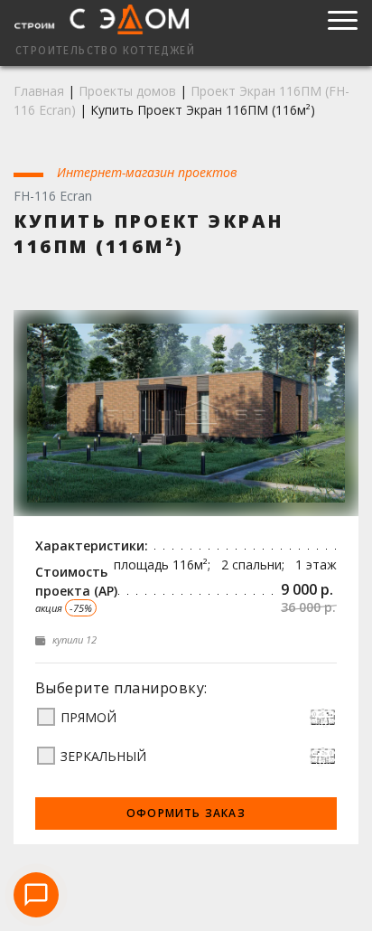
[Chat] (36, 894)
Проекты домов (127, 90)
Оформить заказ (186, 813)
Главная (39, 90)
